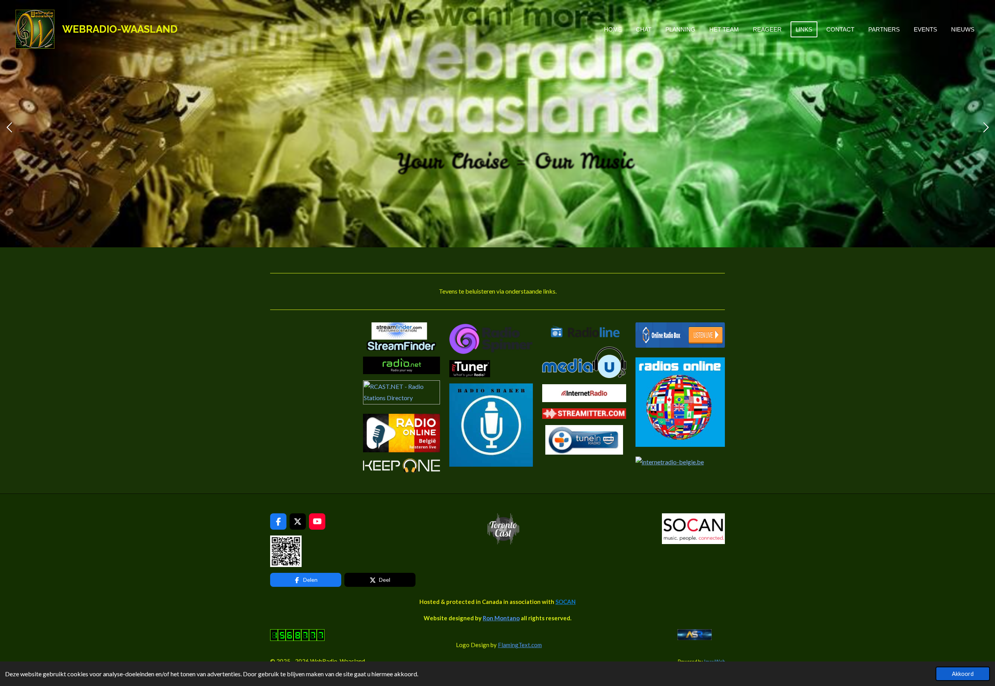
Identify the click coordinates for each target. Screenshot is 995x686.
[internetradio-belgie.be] (669, 462)
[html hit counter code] (297, 638)
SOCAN (565, 601)
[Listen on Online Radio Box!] (680, 345)
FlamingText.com (520, 644)
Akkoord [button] (963, 673)
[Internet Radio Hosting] (401, 402)
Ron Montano (501, 617)
